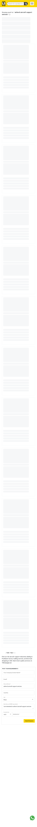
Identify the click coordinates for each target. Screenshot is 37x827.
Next (13, 653)
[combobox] (18, 700)
